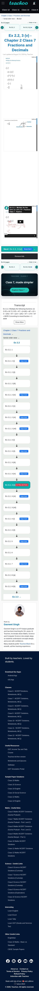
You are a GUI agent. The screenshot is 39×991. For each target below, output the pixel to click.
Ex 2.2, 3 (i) (10, 440)
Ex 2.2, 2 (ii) (10, 372)
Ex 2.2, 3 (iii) (10, 462)
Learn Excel (12, 915)
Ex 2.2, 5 (16, 541)
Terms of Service (13, 971)
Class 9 (35, 10)
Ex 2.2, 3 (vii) (10, 507)
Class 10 (25, 10)
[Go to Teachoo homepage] (18, 3)
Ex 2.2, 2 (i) (16, 361)
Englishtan (12, 938)
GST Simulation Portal (16, 769)
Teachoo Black (25, 644)
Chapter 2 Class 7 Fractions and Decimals (15, 15)
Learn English (13, 911)
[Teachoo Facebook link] (8, 961)
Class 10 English (14, 789)
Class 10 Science (14, 784)
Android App (12, 675)
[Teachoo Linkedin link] (31, 961)
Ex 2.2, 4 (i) (16, 519)
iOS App (11, 680)
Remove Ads (19, 256)
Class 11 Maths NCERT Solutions (20, 848)
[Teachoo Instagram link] (14, 961)
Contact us (24, 969)
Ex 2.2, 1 (9, 350)
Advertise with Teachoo (19, 976)
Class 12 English (14, 801)
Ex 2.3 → (16, 597)
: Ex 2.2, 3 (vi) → (19, 249)
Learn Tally (12, 919)
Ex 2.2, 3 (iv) (16, 474)
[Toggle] (3, 3)
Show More (19, 322)
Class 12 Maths (13, 797)
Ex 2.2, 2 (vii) (16, 429)
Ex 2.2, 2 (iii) (10, 383)
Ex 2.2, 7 (16, 564)
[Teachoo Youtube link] (26, 961)
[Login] (34, 3)
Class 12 (6, 10)
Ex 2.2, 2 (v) (10, 406)
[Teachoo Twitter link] (20, 961)
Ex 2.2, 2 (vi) (16, 417)
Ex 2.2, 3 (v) (16, 485)
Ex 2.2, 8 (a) (10, 575)
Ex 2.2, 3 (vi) (16, 496)
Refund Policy (19, 974)
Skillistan (11, 765)
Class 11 (15, 10)
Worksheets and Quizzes (17, 761)
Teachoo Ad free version (17, 757)
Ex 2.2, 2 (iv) (16, 395)
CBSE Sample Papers (16, 949)
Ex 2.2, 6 (9, 553)
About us (14, 969)
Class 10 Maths (13, 780)
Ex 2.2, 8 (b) (16, 586)
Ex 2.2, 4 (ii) (10, 530)
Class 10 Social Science (17, 793)
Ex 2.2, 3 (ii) (16, 451)
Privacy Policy (27, 971)
